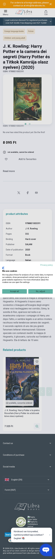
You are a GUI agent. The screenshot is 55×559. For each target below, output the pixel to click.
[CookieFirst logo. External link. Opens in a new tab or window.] (3, 268)
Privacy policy (46, 265)
